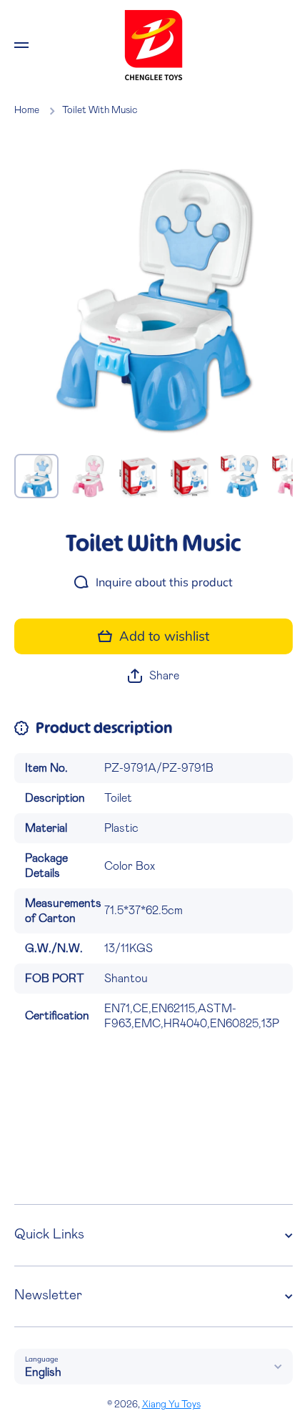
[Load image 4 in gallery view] (190, 476)
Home (26, 110)
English (43, 1372)
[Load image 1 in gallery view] (36, 476)
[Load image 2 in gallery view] (88, 476)
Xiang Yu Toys (171, 1405)
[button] (153, 676)
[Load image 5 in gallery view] (242, 476)
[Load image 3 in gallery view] (139, 476)
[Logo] (153, 45)
